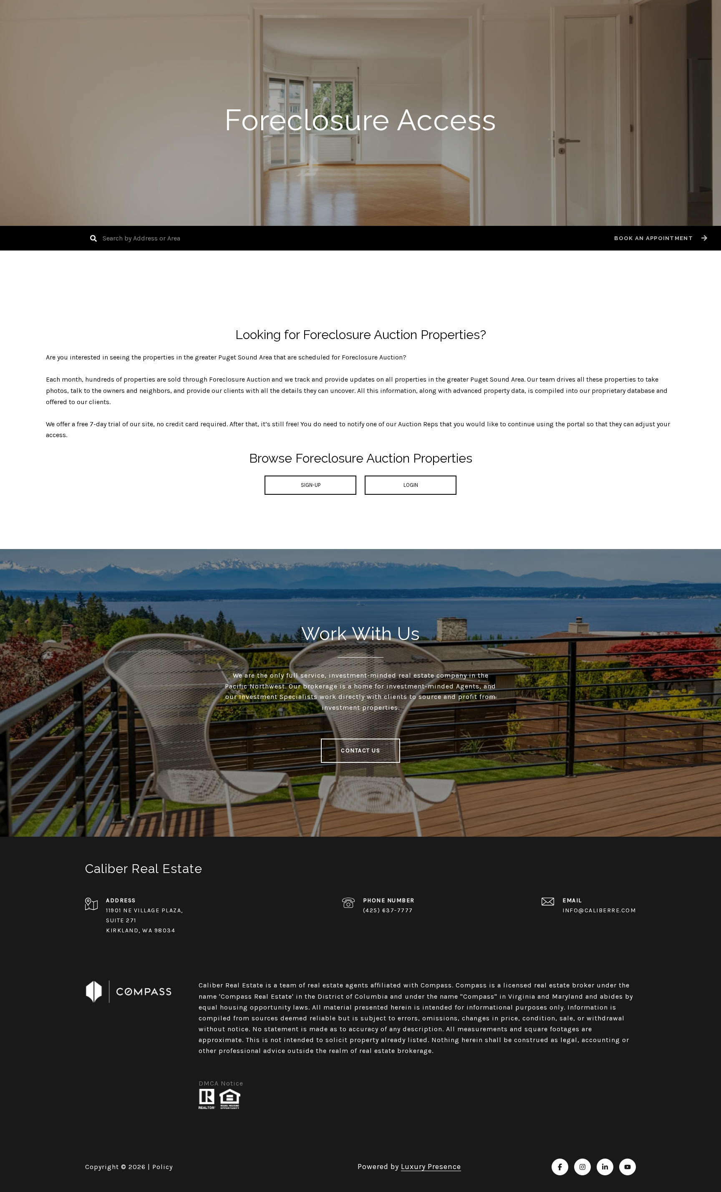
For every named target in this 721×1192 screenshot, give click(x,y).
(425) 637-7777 (388, 910)
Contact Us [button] (360, 750)
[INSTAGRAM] (582, 1167)
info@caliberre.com (599, 910)
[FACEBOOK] (560, 1167)
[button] (659, 238)
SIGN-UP (310, 485)
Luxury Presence (431, 1166)
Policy (162, 1167)
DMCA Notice (221, 1083)
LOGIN (410, 485)
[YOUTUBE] (627, 1167)
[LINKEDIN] (605, 1167)
